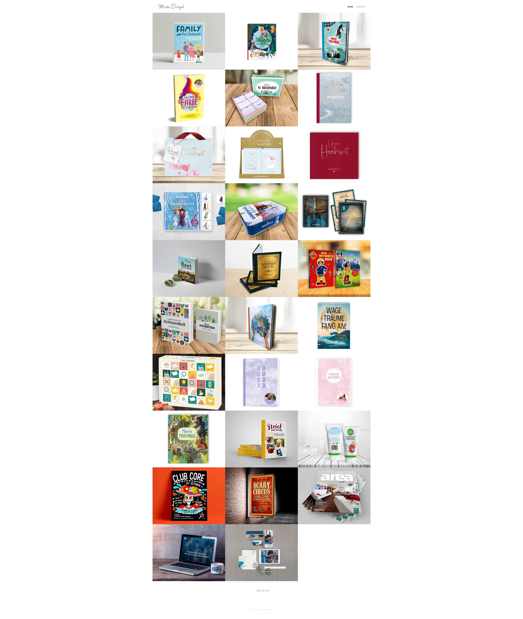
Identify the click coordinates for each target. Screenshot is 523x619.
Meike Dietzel (171, 6)
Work (350, 6)
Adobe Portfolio (266, 609)
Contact (360, 6)
